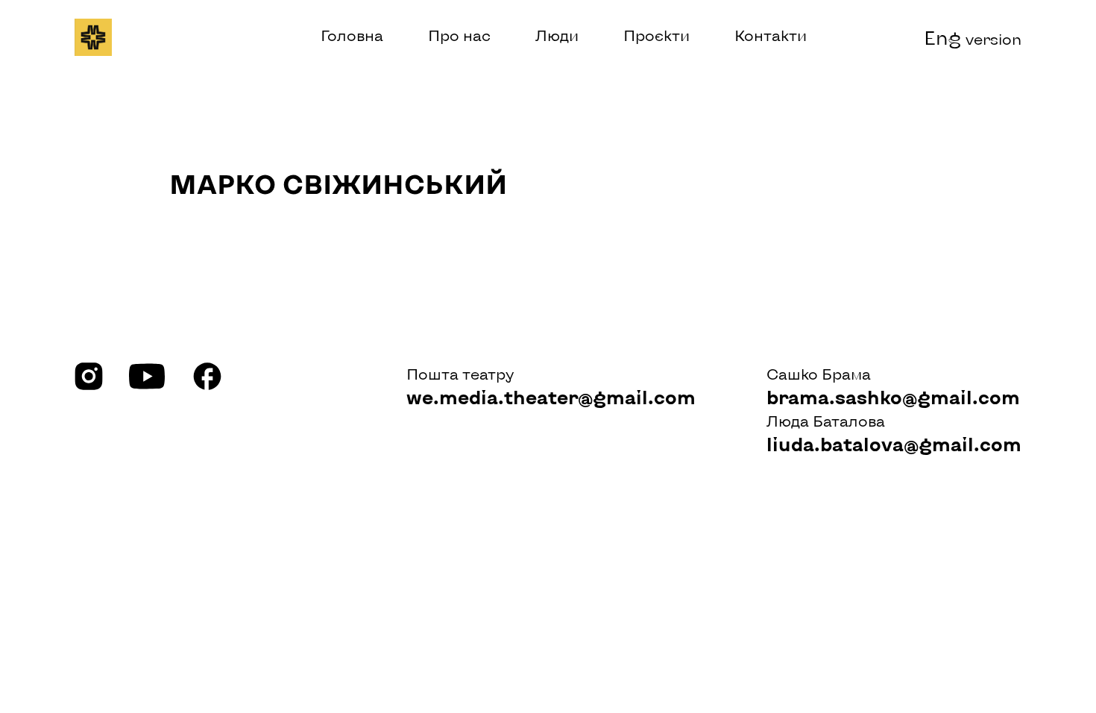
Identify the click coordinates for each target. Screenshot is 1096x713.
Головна (352, 35)
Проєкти (656, 35)
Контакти (770, 35)
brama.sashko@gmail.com (893, 397)
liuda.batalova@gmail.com (893, 444)
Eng (972, 37)
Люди (557, 35)
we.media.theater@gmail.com (551, 397)
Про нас (459, 35)
